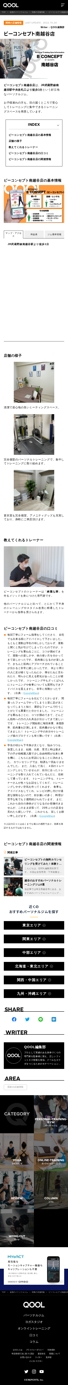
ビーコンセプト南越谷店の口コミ (29, 153)
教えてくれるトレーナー (23, 147)
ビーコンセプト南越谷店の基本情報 (30, 135)
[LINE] (40, 1019)
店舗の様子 (15, 141)
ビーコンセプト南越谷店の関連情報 (30, 159)
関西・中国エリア (32, 980)
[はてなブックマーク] (54, 1019)
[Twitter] (27, 1019)
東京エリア (31, 925)
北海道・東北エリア (31, 966)
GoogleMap (30, 693)
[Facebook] (14, 1019)
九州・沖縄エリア (32, 993)
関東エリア (31, 939)
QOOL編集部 (57, 27)
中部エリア (31, 952)
